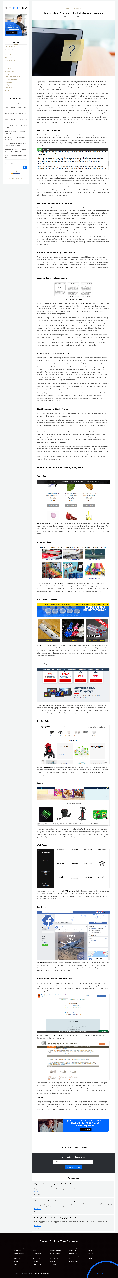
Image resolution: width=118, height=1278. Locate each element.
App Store (52, 1261)
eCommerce (35, 1261)
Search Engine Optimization (12, 76)
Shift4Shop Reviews (18, 1258)
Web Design (69, 8)
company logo (71, 526)
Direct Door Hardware (58, 1035)
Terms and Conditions (36, 1273)
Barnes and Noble (43, 988)
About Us (90, 1250)
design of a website (78, 210)
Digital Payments (9, 57)
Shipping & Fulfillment (11, 79)
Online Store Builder (37, 1264)
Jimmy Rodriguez (70, 16)
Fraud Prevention (9, 71)
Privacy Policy (46, 1273)
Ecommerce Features (10, 60)
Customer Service (9, 55)
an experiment (83, 303)
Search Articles (9, 163)
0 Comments (80, 16)
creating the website (96, 82)
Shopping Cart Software (19, 1253)
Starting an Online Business (12, 85)
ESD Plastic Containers (44, 645)
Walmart (100, 829)
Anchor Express (42, 705)
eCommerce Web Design (55, 1250)
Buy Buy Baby (49, 767)
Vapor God (40, 523)
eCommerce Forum (73, 1253)
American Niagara (66, 583)
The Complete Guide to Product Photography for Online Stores (57, 1218)
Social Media (8, 82)
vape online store (52, 523)
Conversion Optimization (11, 52)
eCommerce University (74, 1256)
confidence (56, 323)
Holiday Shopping (9, 74)
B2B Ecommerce (9, 49)
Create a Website (36, 1256)
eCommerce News (10, 65)
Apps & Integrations (10, 46)
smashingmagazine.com (76, 299)
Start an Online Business (55, 1258)
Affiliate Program (91, 1258)
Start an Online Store (37, 1258)
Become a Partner (91, 1256)
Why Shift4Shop (17, 1250)
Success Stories (9, 87)
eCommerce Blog (17, 1261)
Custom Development (54, 1256)
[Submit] (25, 167)
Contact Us (90, 1253)
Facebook (40, 963)
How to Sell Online (37, 1253)
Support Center (72, 1250)
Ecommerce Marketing (11, 63)
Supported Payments (73, 1261)
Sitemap (15, 1264)
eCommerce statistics (69, 267)
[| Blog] (12, 8)
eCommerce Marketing (55, 1253)
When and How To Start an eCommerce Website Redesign (55, 1201)
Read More (37, 1192)
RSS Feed (15, 171)
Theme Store (53, 1264)
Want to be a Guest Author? (15, 178)
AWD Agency (69, 891)
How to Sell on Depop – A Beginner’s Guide (15, 103)
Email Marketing (9, 68)
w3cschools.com (76, 171)
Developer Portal (72, 1258)
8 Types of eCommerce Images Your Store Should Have (54, 1184)
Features (34, 1250)
